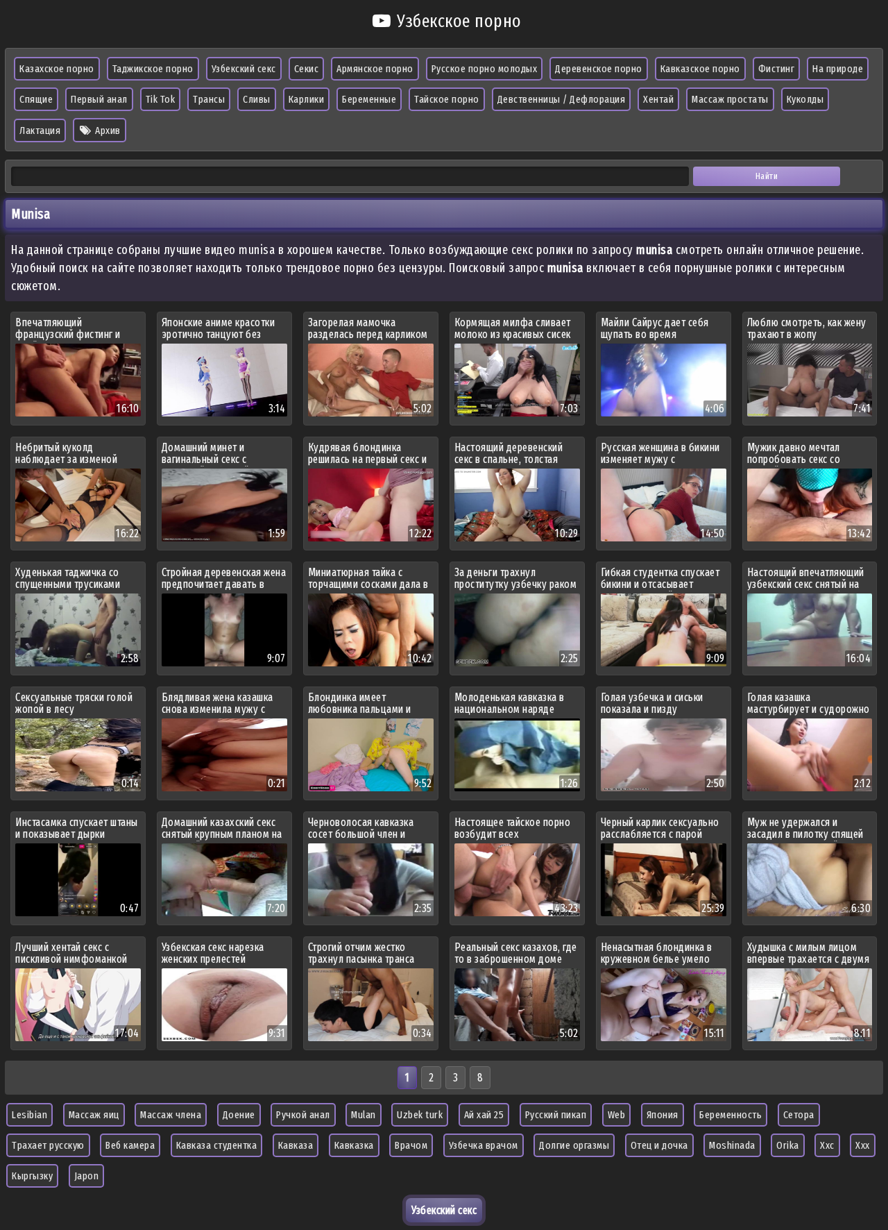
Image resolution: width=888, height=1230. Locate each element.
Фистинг (776, 68)
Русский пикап (556, 1115)
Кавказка (354, 1145)
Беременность (730, 1115)
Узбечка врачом (483, 1145)
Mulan (363, 1115)
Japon (86, 1176)
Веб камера (130, 1145)
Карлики (307, 99)
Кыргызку (32, 1176)
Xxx (862, 1145)
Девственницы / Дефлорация (561, 99)
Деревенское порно (598, 68)
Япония (662, 1115)
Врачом (411, 1145)
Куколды (805, 99)
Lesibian (29, 1115)
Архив (107, 130)
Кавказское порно (700, 68)
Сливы (257, 99)
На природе (837, 68)
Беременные (369, 99)
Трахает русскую (48, 1145)
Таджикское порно (153, 68)
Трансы (209, 99)
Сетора (798, 1115)
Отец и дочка (659, 1145)
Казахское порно (56, 68)
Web (617, 1115)
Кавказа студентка (216, 1145)
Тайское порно (446, 99)
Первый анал (99, 99)
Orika (787, 1145)
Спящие (36, 99)
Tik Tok (161, 99)
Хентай (658, 99)
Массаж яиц (94, 1115)
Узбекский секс (244, 68)
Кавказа (296, 1145)
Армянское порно (374, 68)
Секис (306, 68)
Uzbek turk (420, 1115)
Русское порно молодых (485, 68)
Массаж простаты (730, 99)
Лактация (39, 130)
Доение (239, 1115)
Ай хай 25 (484, 1115)
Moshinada (732, 1145)
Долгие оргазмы (574, 1145)
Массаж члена (170, 1115)
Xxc (827, 1145)
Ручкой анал (303, 1115)
